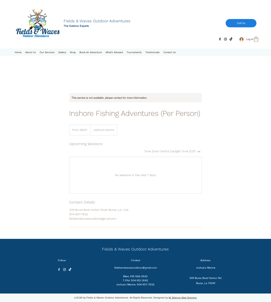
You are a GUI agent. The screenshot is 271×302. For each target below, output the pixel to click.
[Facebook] (220, 39)
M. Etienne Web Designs (183, 297)
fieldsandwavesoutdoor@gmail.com (135, 267)
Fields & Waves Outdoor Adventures (97, 21)
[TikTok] (231, 39)
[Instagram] (225, 39)
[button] (256, 39)
